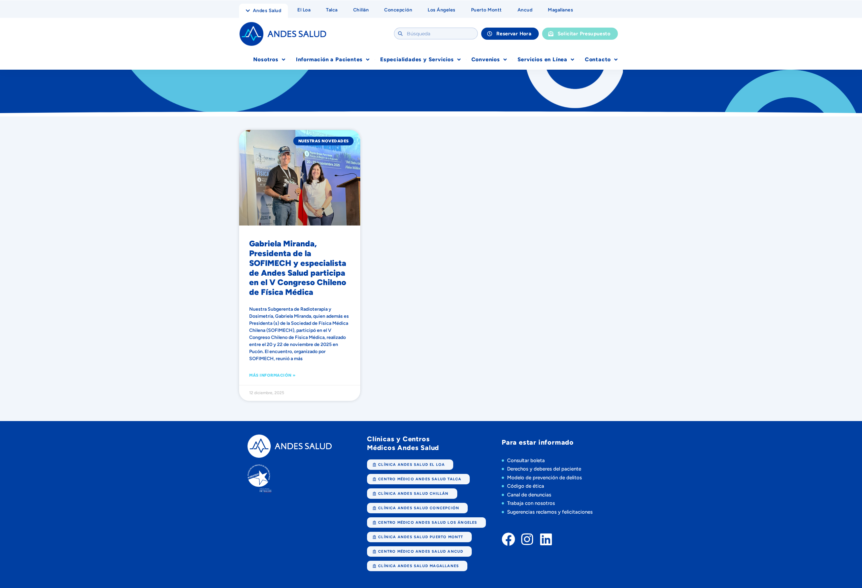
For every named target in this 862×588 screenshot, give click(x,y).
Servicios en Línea (542, 59)
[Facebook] (508, 539)
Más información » (272, 375)
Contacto (598, 59)
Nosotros (265, 59)
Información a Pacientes (329, 59)
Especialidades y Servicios (417, 59)
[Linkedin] (546, 539)
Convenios (485, 59)
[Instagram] (527, 539)
